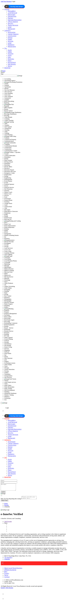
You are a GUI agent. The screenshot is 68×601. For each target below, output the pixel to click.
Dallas (10, 52)
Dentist (10, 37)
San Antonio (12, 64)
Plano (9, 61)
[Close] (1, 495)
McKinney (11, 59)
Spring (10, 66)
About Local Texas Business (13, 568)
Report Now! (4, 500)
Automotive (11, 32)
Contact (7, 577)
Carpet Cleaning (13, 34)
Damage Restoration (15, 20)
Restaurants (12, 46)
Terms (6, 575)
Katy (9, 57)
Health (10, 39)
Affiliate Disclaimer (10, 570)
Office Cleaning (13, 22)
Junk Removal (12, 13)
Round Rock (12, 62)
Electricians (11, 14)
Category (7, 30)
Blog (5, 571)
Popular (6, 9)
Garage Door (12, 16)
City (5, 48)
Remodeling (11, 11)
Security (10, 23)
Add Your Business (6, 1)
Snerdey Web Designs (16, 6)
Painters (10, 18)
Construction (12, 36)
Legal (9, 27)
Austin (10, 50)
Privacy (6, 573)
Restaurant (11, 29)
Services (10, 41)
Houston (10, 53)
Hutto (10, 55)
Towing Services (13, 25)
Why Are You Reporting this (11, 498)
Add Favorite (8, 521)
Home (6, 503)
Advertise (7, 68)
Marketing (11, 45)
